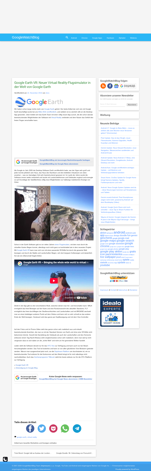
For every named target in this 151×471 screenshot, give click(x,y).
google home (103, 249)
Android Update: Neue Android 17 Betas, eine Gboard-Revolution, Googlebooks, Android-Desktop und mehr (118, 160)
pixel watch (129, 257)
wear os (128, 263)
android (119, 232)
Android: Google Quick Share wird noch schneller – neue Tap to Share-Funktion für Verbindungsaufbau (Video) (117, 209)
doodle (123, 235)
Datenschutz (123, 290)
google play (124, 249)
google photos (113, 249)
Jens (47, 93)
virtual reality (32, 437)
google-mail (123, 238)
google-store (104, 244)
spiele (126, 259)
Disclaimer (133, 290)
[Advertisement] (20, 16)
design (116, 235)
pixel (118, 257)
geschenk (106, 238)
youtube (105, 265)
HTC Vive (51, 346)
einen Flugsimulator (62, 244)
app (102, 235)
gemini (134, 235)
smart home (118, 260)
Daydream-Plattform (62, 351)
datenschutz (109, 236)
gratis (133, 251)
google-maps (108, 240)
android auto (130, 233)
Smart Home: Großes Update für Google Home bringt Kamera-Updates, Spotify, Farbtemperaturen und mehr (118, 180)
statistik (103, 262)
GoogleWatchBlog (25, 37)
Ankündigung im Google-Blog (27, 368)
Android (74, 38)
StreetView (111, 262)
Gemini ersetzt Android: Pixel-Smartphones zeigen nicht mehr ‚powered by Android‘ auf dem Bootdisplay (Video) (117, 199)
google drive (120, 246)
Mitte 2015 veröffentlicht (47, 112)
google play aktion (111, 251)
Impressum (104, 290)
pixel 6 (123, 257)
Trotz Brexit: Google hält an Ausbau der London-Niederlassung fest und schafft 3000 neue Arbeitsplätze (53, 453)
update (121, 262)
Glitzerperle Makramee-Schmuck (63, 469)
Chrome (85, 38)
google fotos (129, 246)
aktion (103, 232)
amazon (110, 233)
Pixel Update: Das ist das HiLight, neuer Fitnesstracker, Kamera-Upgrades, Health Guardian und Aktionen (116, 140)
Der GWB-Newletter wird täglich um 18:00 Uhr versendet (116, 99)
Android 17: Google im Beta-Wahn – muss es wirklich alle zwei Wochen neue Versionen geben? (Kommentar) (117, 130)
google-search (125, 240)
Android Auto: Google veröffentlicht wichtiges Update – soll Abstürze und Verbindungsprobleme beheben (117, 170)
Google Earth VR (23, 250)
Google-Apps (97, 38)
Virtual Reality (56, 117)
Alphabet (122, 38)
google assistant (116, 243)
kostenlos (116, 254)
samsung (103, 260)
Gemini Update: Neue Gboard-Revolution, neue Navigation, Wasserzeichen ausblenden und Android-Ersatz (118, 150)
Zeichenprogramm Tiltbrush (44, 357)
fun (129, 235)
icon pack (105, 254)
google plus (126, 252)
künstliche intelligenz (128, 254)
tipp (115, 263)
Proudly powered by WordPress (127, 469)
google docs (113, 246)
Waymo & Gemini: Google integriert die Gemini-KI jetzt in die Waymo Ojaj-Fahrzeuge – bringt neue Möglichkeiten (118, 219)
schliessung (110, 260)
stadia (132, 260)
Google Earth (49, 109)
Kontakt (113, 290)
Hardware (110, 38)
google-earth (21, 437)
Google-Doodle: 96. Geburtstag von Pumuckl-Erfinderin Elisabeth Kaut (82, 453)
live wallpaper (108, 256)
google (115, 238)
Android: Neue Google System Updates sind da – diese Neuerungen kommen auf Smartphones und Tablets (118, 189)
